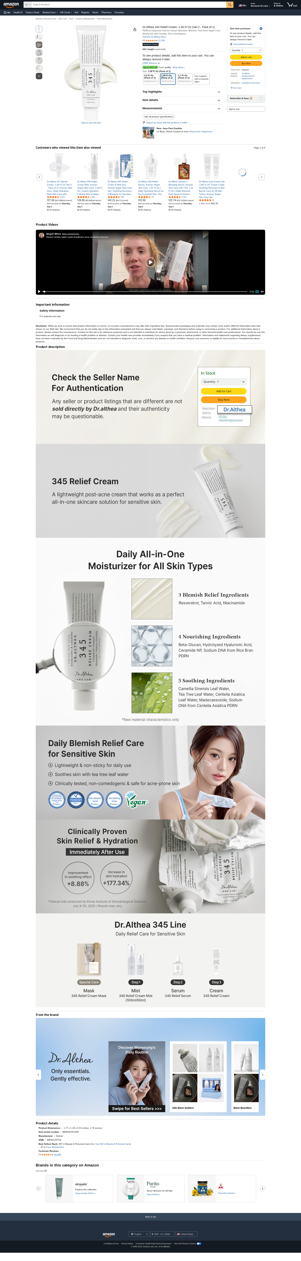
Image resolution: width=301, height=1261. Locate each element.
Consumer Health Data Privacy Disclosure (154, 1244)
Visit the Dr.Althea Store (154, 37)
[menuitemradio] (257, 291)
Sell (76, 12)
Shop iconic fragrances (200, 131)
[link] (60, 188)
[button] (6, 12)
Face (71, 19)
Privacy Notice (127, 1244)
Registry (85, 12)
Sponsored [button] (40, 1171)
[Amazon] (11, 5)
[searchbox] (129, 5)
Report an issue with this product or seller (166, 122)
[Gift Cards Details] (71, 12)
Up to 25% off (150, 67)
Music (95, 12)
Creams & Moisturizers (85, 19)
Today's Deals (32, 12)
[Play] (38, 291)
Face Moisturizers (104, 19)
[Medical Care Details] (57, 12)
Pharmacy (106, 12)
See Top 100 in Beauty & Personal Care (110, 1144)
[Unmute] (262, 291)
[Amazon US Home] (109, 1235)
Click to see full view (91, 122)
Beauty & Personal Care (46, 19)
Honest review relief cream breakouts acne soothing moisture (77, 237)
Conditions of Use (111, 1244)
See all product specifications (158, 116)
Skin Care (62, 19)
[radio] (39, 29)
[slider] (144, 291)
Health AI (17, 12)
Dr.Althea (246, 73)
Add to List (234, 109)
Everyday (119, 12)
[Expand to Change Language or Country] (147, 1234)
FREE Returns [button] (150, 63)
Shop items (178, 67)
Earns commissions (70, 234)
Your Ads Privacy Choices (185, 1244)
